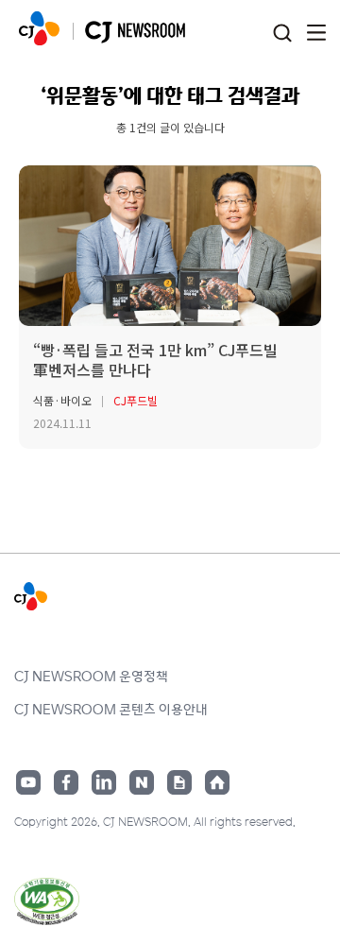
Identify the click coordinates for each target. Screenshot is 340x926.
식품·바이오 (62, 400)
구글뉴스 (179, 782)
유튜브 (28, 782)
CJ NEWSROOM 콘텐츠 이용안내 (111, 708)
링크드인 (104, 782)
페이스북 (66, 782)
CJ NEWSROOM (39, 28)
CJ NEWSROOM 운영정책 (91, 675)
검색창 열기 (282, 33)
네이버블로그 (142, 782)
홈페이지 (217, 782)
